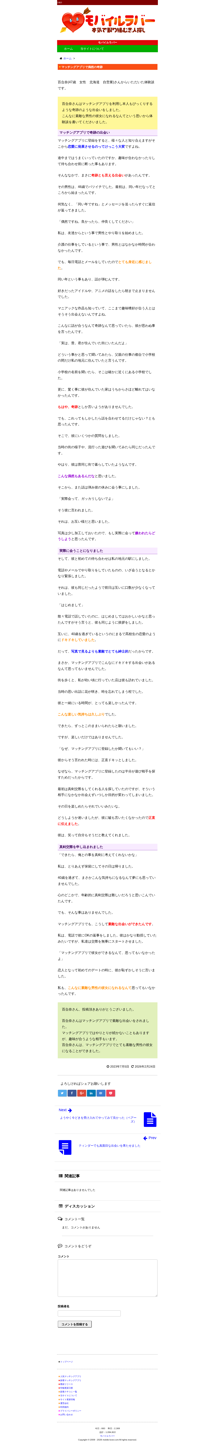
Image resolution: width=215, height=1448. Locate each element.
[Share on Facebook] (72, 1093)
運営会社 (64, 1403)
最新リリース (66, 1384)
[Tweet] (62, 1093)
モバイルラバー (107, 1436)
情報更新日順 (66, 1388)
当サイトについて (92, 48)
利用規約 (64, 1407)
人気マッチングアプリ (70, 1376)
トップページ (66, 1362)
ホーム (68, 48)
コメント (63, 1256)
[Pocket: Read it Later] (110, 1093)
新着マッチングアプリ (70, 1380)
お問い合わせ (66, 1414)
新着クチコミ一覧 (68, 1392)
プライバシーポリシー (70, 1411)
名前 (107, 1306)
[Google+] (81, 1093)
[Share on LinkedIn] (91, 1093)
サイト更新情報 (67, 1399)
